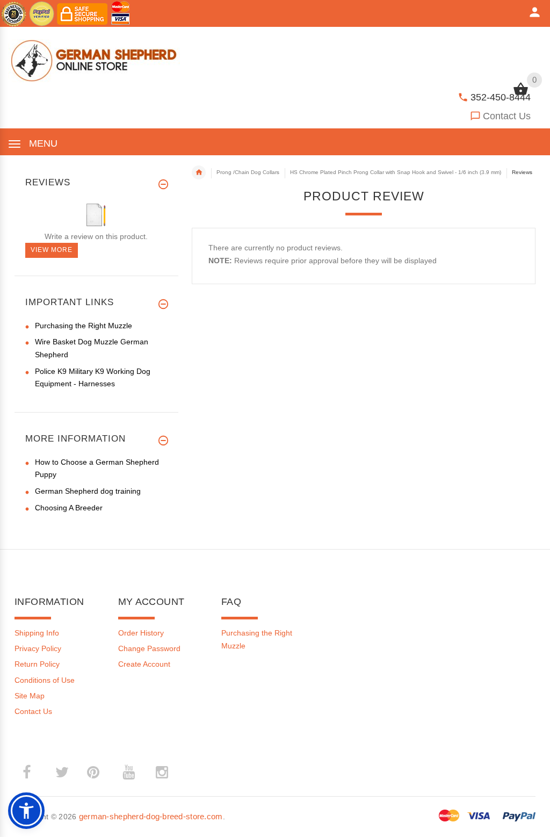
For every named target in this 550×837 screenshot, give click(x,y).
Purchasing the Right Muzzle (83, 325)
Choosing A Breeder (69, 507)
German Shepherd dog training (88, 491)
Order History (141, 633)
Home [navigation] (199, 172)
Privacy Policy (38, 648)
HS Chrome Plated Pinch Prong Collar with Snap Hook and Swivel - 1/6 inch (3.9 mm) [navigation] (395, 172)
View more (52, 250)
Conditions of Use (45, 680)
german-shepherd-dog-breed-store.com (151, 816)
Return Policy (37, 664)
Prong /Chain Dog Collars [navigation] (247, 172)
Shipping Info (37, 633)
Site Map (30, 695)
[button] (26, 810)
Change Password (149, 648)
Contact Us (507, 116)
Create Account (144, 664)
